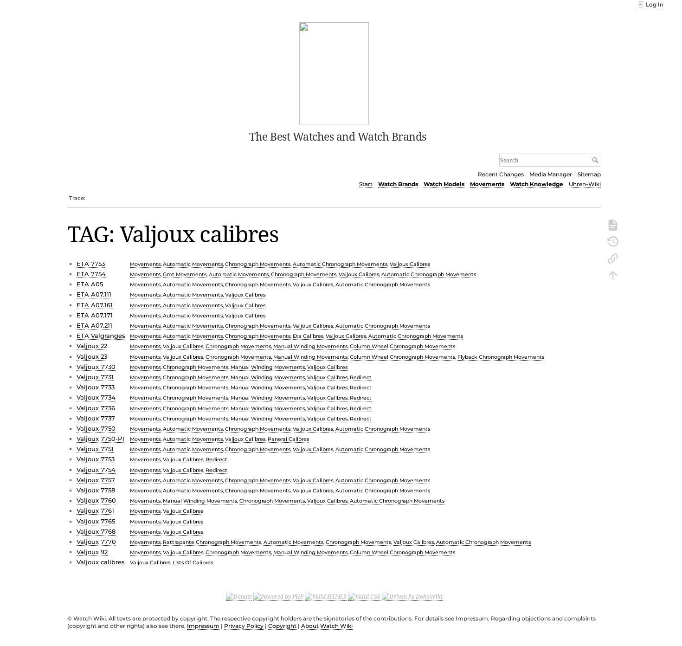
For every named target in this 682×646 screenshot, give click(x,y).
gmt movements (184, 274)
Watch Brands (398, 184)
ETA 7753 (91, 263)
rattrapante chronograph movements (212, 542)
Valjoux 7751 (95, 448)
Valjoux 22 (92, 345)
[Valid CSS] (364, 596)
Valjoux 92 (92, 552)
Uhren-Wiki (585, 184)
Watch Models (444, 184)
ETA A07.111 (94, 294)
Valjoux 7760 (96, 500)
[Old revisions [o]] (613, 241)
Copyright (282, 625)
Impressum (203, 625)
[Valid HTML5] (326, 596)
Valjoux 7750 (96, 428)
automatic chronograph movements (340, 264)
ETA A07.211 (94, 325)
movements (145, 264)
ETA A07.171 (95, 315)
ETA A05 (90, 284)
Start (366, 184)
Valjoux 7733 (96, 387)
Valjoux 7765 (96, 521)
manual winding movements (310, 346)
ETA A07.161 (95, 305)
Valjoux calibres (101, 562)
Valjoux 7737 (96, 418)
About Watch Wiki (327, 625)
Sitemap (589, 174)
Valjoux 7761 (95, 510)
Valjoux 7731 (95, 377)
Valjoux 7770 (96, 541)
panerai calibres (288, 439)
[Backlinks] (613, 257)
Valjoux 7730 (96, 366)
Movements (487, 184)
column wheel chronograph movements (402, 346)
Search (596, 160)
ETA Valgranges (101, 335)
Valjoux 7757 (96, 480)
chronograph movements (257, 264)
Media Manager (550, 174)
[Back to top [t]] (613, 274)
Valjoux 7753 (96, 459)
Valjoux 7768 (96, 531)
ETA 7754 (91, 274)
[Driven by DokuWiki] (412, 596)
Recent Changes (501, 174)
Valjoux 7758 (96, 490)
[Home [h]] (334, 72)
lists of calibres (193, 562)
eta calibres (308, 336)
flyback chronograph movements (500, 357)
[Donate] (239, 596)
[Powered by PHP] (278, 596)
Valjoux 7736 (96, 408)
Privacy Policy (244, 625)
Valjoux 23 (92, 356)
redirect (361, 377)
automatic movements (193, 264)
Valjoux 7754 (96, 469)
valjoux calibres (410, 264)
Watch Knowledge (536, 184)
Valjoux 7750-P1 (100, 438)
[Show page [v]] (613, 224)
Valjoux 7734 (96, 397)
